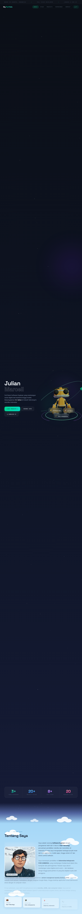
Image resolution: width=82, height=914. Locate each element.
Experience (59, 6)
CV (76, 6)
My (7, 7)
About (35, 6)
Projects (50, 6)
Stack (42, 6)
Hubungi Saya (27, 408)
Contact (68, 6)
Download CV (12, 414)
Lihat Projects (12, 409)
